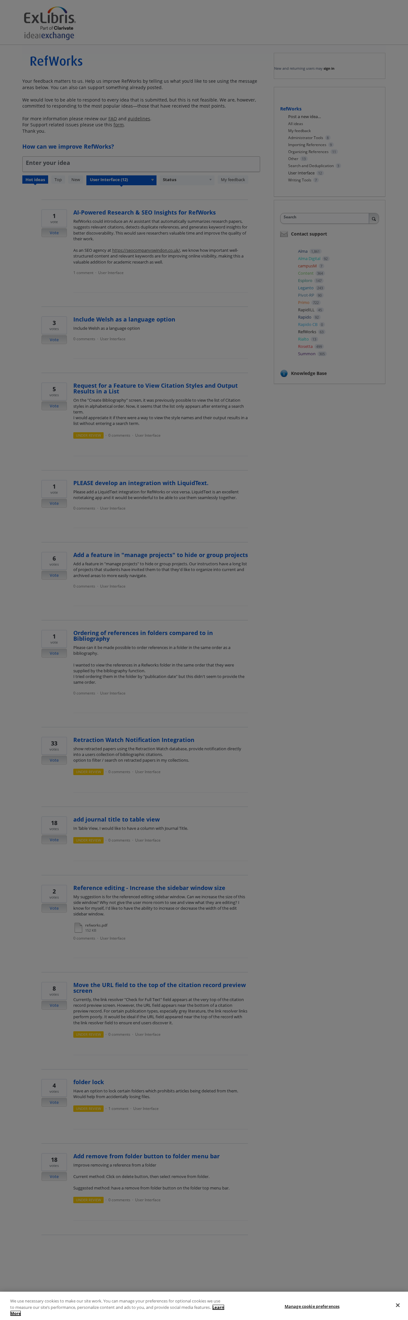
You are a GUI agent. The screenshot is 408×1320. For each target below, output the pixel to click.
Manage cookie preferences (312, 1306)
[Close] (398, 1305)
